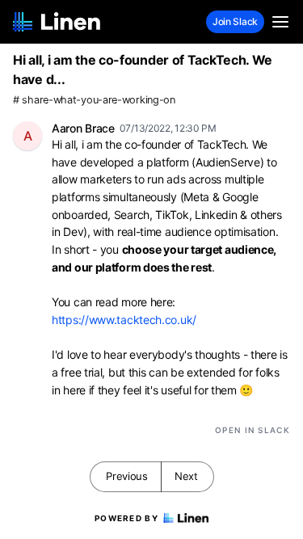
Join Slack (235, 21)
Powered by (126, 518)
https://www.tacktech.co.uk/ (124, 319)
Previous (127, 476)
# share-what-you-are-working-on (94, 100)
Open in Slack (252, 430)
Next (186, 476)
